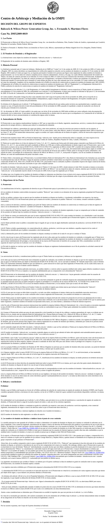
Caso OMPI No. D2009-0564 (94, 452)
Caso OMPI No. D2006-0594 (45, 456)
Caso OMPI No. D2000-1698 (28, 428)
